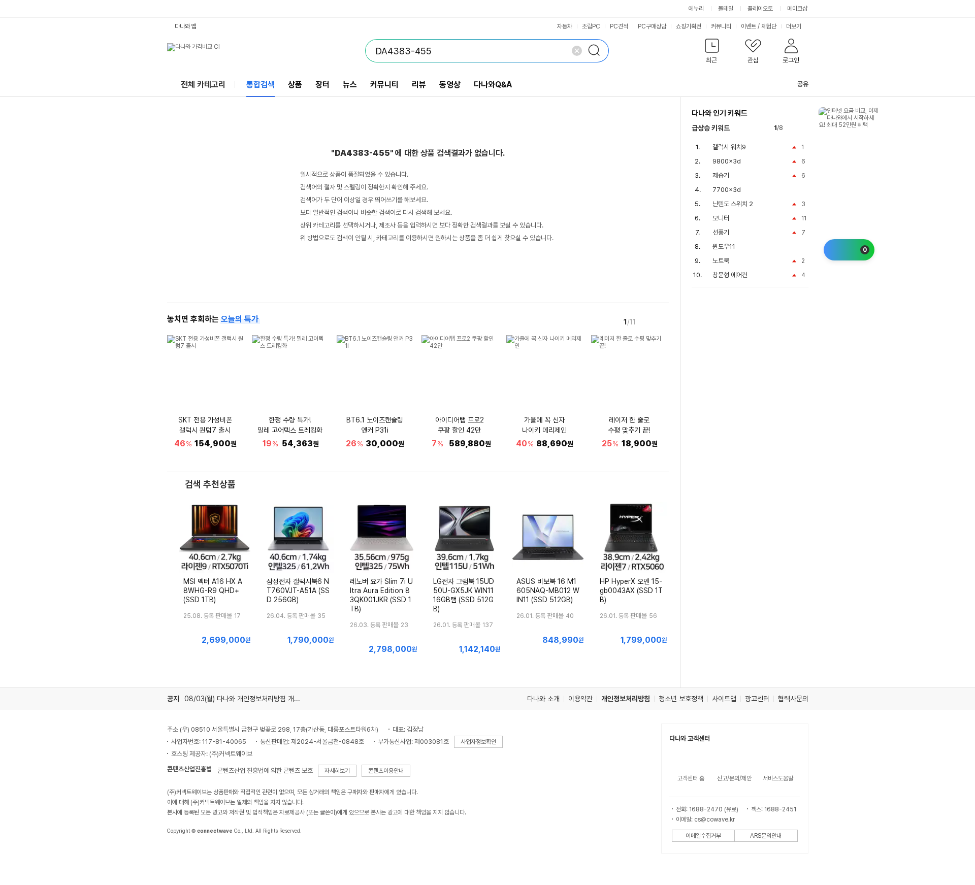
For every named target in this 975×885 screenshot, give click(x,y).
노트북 (720, 261)
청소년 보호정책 (681, 699)
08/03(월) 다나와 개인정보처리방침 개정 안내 (249, 699)
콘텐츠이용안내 (386, 770)
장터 (322, 84)
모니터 (720, 218)
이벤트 (748, 26)
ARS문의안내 (766, 835)
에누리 (696, 8)
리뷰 (419, 84)
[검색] (597, 51)
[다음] (662, 321)
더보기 (794, 26)
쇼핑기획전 (688, 26)
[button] (712, 53)
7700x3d (726, 189)
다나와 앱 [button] (186, 26)
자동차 (564, 26)
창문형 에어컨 (730, 275)
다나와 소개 (543, 699)
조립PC (591, 26)
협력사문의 (793, 699)
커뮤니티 (721, 26)
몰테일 (725, 8)
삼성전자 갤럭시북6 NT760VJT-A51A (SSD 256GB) (298, 590)
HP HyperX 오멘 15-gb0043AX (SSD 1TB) (631, 590)
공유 (802, 84)
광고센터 (757, 699)
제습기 (720, 175)
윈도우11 (723, 246)
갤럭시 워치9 (729, 147)
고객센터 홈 (690, 778)
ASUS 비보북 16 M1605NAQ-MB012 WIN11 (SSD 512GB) (547, 590)
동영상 (450, 84)
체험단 (768, 26)
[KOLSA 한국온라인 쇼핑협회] (185, 854)
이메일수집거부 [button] (703, 835)
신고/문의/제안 (734, 778)
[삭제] (577, 51)
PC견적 (619, 26)
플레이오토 (760, 8)
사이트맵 (724, 699)
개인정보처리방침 (625, 699)
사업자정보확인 (478, 741)
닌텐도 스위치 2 (732, 204)
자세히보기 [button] (337, 770)
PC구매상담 (652, 26)
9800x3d (726, 161)
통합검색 (260, 84)
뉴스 (350, 84)
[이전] (647, 321)
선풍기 (720, 232)
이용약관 (580, 699)
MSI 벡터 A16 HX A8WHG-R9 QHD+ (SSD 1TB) (212, 590)
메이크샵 (797, 8)
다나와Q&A (493, 84)
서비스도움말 (778, 778)
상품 (295, 84)
